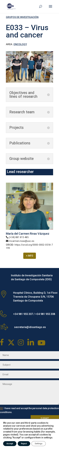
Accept (9, 443)
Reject (24, 443)
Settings (38, 443)
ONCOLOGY (20, 44)
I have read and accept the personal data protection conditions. (29, 410)
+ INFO (29, 255)
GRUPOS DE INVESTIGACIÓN (22, 17)
